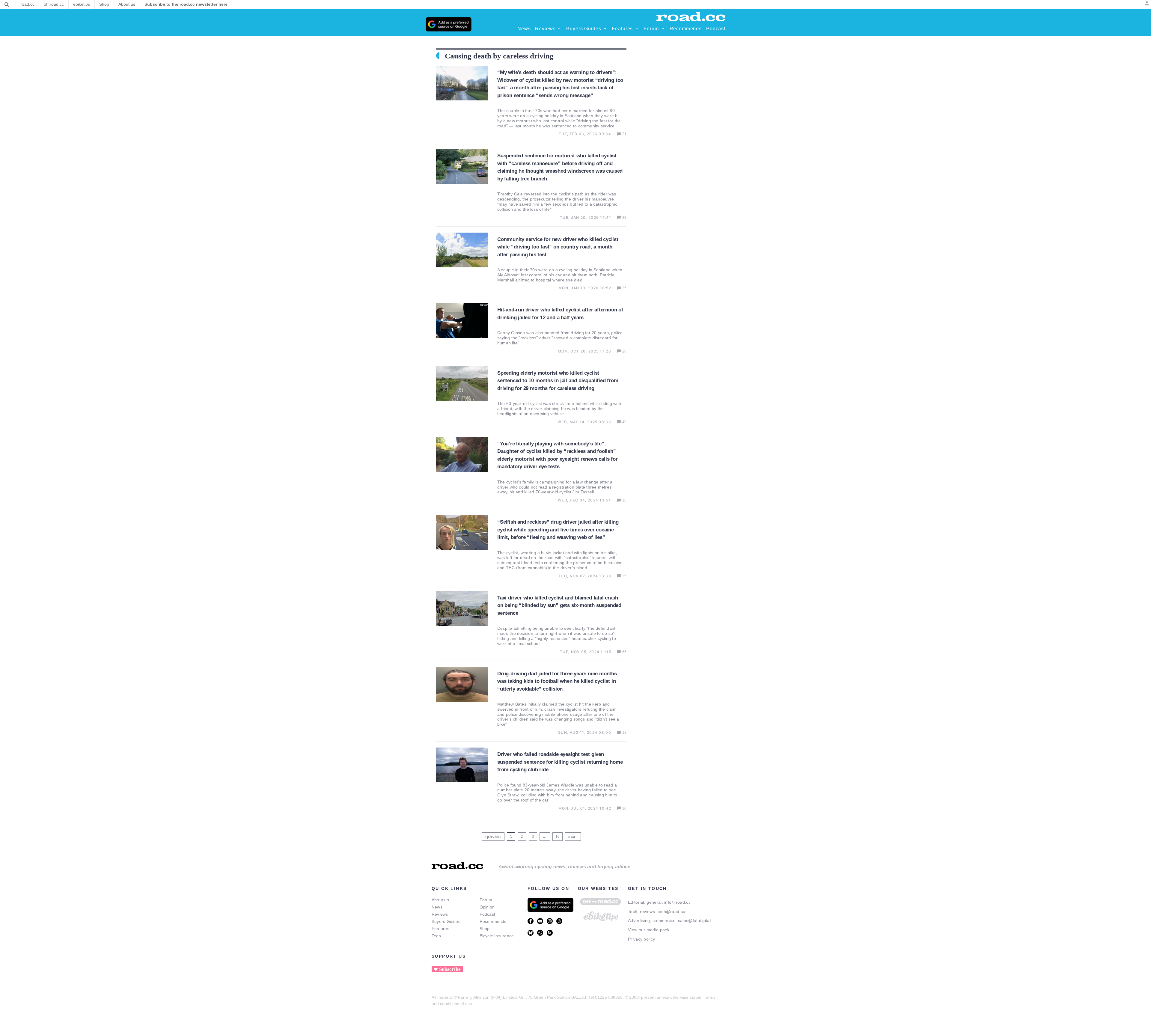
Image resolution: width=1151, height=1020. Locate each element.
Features (440, 928)
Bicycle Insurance (497, 935)
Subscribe (450, 969)
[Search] (6, 4)
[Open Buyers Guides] (604, 28)
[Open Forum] (662, 28)
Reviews (440, 914)
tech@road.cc (671, 911)
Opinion (487, 907)
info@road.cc (677, 902)
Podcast (487, 914)
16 (558, 835)
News (437, 907)
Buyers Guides (446, 921)
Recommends (493, 921)
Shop (485, 928)
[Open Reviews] (559, 28)
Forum (486, 899)
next (571, 836)
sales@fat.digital (694, 920)
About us (440, 899)
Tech (436, 935)
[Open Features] (636, 28)
